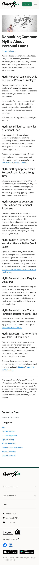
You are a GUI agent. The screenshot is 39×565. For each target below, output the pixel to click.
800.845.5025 (11, 513)
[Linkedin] (11, 546)
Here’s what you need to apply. (14, 163)
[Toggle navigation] (35, 4)
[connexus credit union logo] (11, 4)
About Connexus (9, 495)
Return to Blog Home (10, 417)
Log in (26, 4)
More (5, 504)
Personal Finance (9, 452)
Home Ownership (9, 443)
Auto (4, 427)
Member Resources (10, 487)
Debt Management (9, 435)
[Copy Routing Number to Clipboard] (18, 539)
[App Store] (10, 553)
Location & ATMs (12, 518)
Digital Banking (8, 439)
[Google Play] (27, 553)
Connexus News (8, 431)
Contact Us (10, 522)
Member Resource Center (12, 447)
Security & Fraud (8, 455)
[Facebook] (5, 546)
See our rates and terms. (12, 327)
